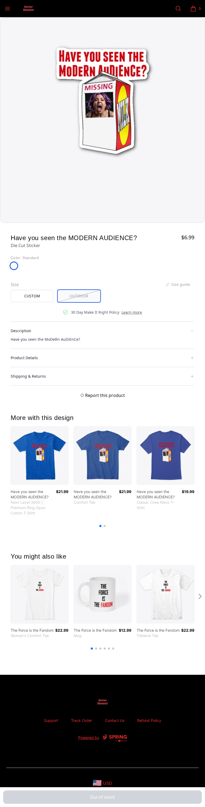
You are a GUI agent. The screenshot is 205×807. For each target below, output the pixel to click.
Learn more (131, 312)
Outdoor (79, 295)
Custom (32, 295)
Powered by (88, 737)
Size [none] (15, 284)
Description (21, 330)
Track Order (81, 720)
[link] (39, 455)
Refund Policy (149, 720)
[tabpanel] (102, 120)
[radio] (32, 296)
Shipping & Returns (28, 376)
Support (51, 720)
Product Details (24, 357)
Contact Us (114, 720)
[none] (177, 284)
